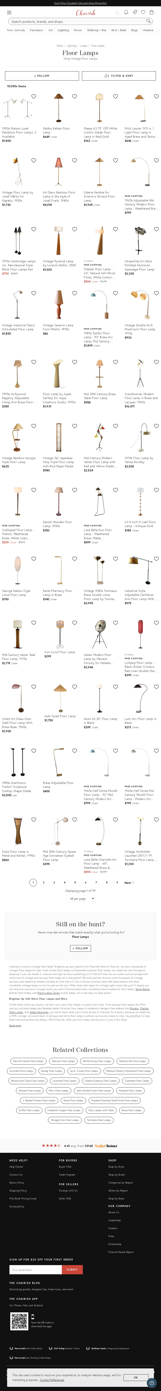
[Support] (152, 1383)
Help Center (16, 1166)
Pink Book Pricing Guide (22, 1198)
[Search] (148, 21)
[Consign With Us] (135, 12)
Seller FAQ (65, 1198)
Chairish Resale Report (121, 1252)
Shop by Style (116, 1166)
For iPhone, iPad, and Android (26, 1305)
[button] (9, 12)
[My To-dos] (126, 12)
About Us (113, 1212)
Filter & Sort (122, 75)
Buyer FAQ (65, 1166)
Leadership (114, 1220)
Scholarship (114, 1244)
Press (111, 1236)
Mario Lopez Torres (49, 992)
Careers (112, 1228)
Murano (134, 1008)
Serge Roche (142, 989)
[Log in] (117, 13)
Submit (72, 1269)
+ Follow (42, 75)
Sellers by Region (118, 1190)
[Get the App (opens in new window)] (19, 1321)
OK (136, 1377)
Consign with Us (68, 1190)
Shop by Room (116, 1198)
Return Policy (16, 1182)
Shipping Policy (18, 1190)
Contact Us (15, 1174)
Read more (15, 1025)
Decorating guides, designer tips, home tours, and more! (41, 1289)
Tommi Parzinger (39, 1012)
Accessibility (16, 1206)
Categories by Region (120, 1182)
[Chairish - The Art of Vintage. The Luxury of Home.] (86, 12)
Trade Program (67, 1174)
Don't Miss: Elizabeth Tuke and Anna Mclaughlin (80, 3)
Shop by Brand (116, 1174)
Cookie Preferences (52, 1380)
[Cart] (151, 12)
